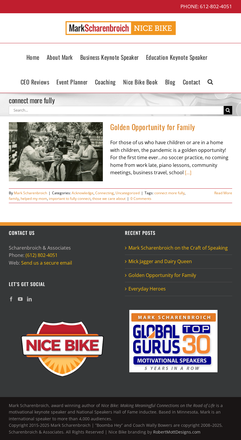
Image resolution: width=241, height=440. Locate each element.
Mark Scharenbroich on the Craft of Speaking (178, 248)
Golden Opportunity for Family (152, 126)
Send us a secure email (46, 263)
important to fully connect (70, 198)
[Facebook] (11, 299)
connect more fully (169, 192)
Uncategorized (128, 192)
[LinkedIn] (29, 299)
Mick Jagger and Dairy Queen (160, 261)
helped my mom (34, 198)
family (14, 198)
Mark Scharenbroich (30, 192)
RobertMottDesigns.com (176, 432)
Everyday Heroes (147, 288)
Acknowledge (82, 192)
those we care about (108, 198)
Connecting (104, 192)
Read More (223, 192)
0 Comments (140, 198)
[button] (210, 80)
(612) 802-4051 (42, 255)
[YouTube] (20, 299)
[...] (188, 172)
